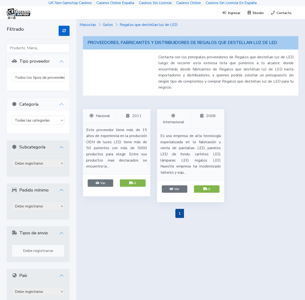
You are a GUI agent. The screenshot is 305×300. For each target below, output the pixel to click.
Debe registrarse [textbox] (29, 163)
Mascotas (88, 24)
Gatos (108, 24)
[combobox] (38, 77)
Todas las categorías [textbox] (32, 120)
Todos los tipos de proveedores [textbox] (39, 77)
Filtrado (15, 29)
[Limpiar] (64, 31)
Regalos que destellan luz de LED (149, 24)
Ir (134, 183)
